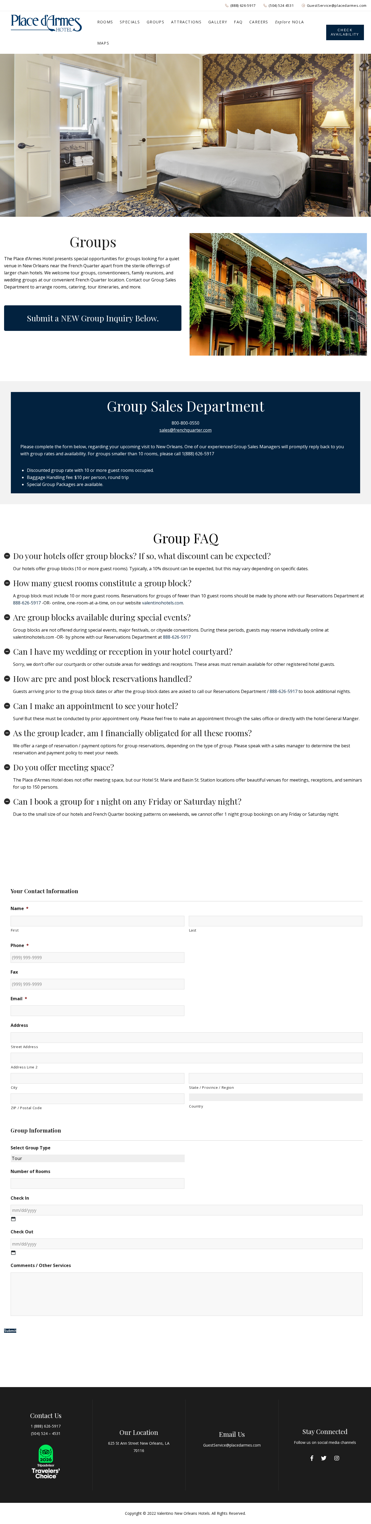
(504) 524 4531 (281, 5)
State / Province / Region (211, 1087)
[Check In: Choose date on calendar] (13, 1219)
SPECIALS (130, 21)
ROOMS (105, 21)
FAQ (238, 21)
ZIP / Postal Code (26, 1107)
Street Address (24, 1046)
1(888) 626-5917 (198, 454)
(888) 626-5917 (243, 5)
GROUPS (155, 21)
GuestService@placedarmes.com (337, 5)
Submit (10, 1331)
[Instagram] (337, 1458)
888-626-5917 (27, 603)
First (14, 930)
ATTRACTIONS (186, 21)
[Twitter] (324, 1458)
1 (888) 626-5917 (46, 1426)
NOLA (289, 21)
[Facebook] (312, 1458)
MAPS (103, 43)
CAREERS (258, 21)
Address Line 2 (24, 1067)
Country (196, 1106)
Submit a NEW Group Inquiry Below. (93, 318)
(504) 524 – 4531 (46, 1433)
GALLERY (217, 21)
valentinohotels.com (162, 603)
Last (193, 930)
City (14, 1087)
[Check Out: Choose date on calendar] (13, 1252)
